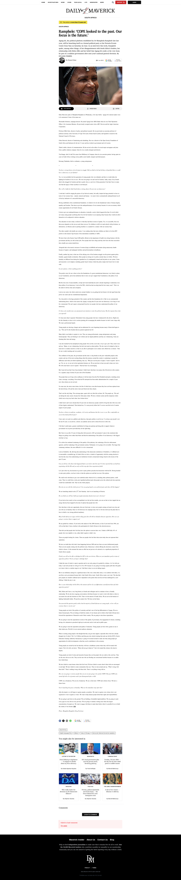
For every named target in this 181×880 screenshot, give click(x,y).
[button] (108, 60)
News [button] (63, 2)
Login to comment (90, 814)
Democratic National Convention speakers (103, 733)
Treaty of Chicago (85, 733)
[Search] (113, 2)
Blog (112, 839)
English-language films (66, 733)
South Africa (63, 730)
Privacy (87, 868)
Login (134, 2)
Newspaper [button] (93, 2)
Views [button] (69, 2)
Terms (94, 868)
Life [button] (86, 2)
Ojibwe (76, 733)
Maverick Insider (76, 839)
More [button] (102, 2)
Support (119, 2)
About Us (91, 839)
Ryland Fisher (72, 60)
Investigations (53, 2)
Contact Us (102, 839)
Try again (64, 826)
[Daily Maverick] (90, 10)
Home (43, 2)
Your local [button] (78, 2)
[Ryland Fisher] (62, 60)
